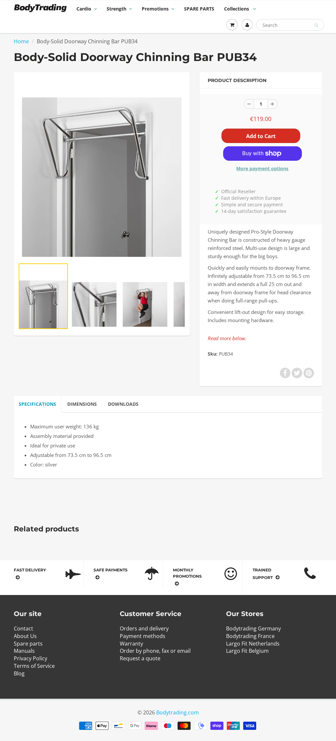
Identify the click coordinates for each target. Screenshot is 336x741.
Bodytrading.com (177, 712)
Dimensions (82, 404)
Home (21, 41)
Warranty (131, 643)
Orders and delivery (144, 628)
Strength (116, 9)
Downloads (123, 404)
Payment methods (142, 636)
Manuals (24, 650)
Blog (19, 673)
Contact (23, 628)
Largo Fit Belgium (247, 650)
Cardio (83, 9)
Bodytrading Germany (253, 628)
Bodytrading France (250, 636)
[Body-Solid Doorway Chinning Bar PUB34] (102, 169)
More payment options (262, 168)
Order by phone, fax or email (155, 650)
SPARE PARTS (199, 9)
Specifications (37, 404)
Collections (237, 9)
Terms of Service (34, 665)
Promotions (155, 9)
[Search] (316, 25)
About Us (25, 636)
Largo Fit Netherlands (253, 643)
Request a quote (140, 658)
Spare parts (28, 643)
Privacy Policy (30, 658)
